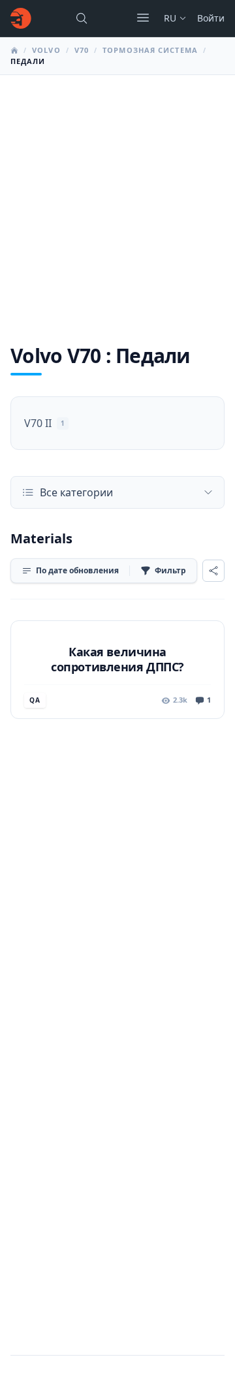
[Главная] (20, 18)
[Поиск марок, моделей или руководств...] (81, 18)
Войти (211, 18)
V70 (81, 50)
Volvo (46, 50)
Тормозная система (150, 50)
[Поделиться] (213, 571)
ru (170, 18)
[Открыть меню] (143, 17)
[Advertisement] (117, 199)
